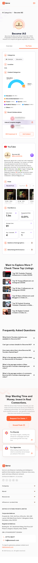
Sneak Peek (17, 425)
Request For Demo (17, 418)
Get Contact (26, 134)
